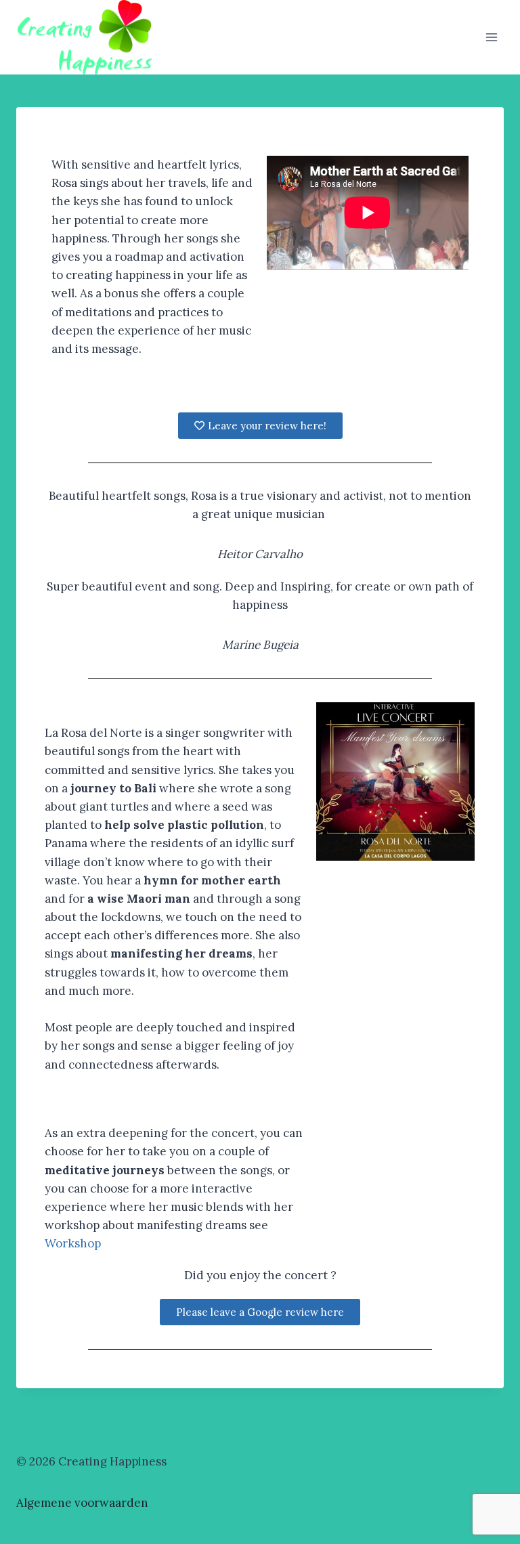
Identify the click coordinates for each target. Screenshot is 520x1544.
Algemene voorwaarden (82, 1502)
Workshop (73, 1243)
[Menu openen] (491, 36)
